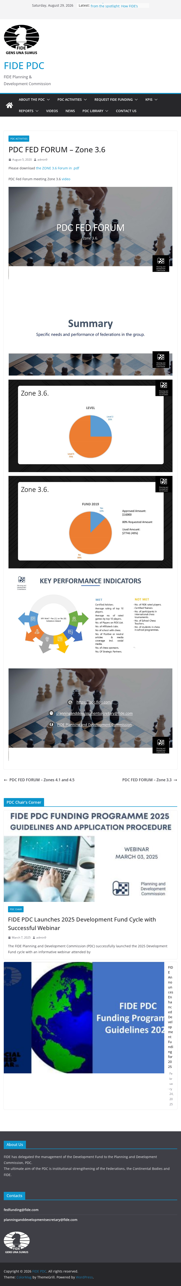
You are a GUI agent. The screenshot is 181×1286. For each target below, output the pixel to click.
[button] (47, 99)
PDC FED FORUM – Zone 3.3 (147, 779)
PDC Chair (16, 909)
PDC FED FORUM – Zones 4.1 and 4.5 (41, 779)
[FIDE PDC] (9, 105)
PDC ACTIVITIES (70, 99)
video (66, 179)
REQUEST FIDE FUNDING (114, 99)
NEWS (70, 111)
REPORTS (26, 111)
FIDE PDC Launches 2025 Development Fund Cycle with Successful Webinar (82, 923)
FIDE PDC (24, 65)
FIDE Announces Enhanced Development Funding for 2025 (170, 1017)
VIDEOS (52, 111)
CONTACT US (126, 111)
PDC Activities (18, 138)
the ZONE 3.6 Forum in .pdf (57, 168)
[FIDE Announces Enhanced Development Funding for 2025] (84, 1036)
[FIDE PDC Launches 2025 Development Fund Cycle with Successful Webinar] (90, 856)
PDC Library (92, 111)
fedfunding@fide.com (21, 1209)
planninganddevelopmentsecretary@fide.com (40, 1219)
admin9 (42, 160)
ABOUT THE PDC (32, 99)
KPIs (148, 99)
